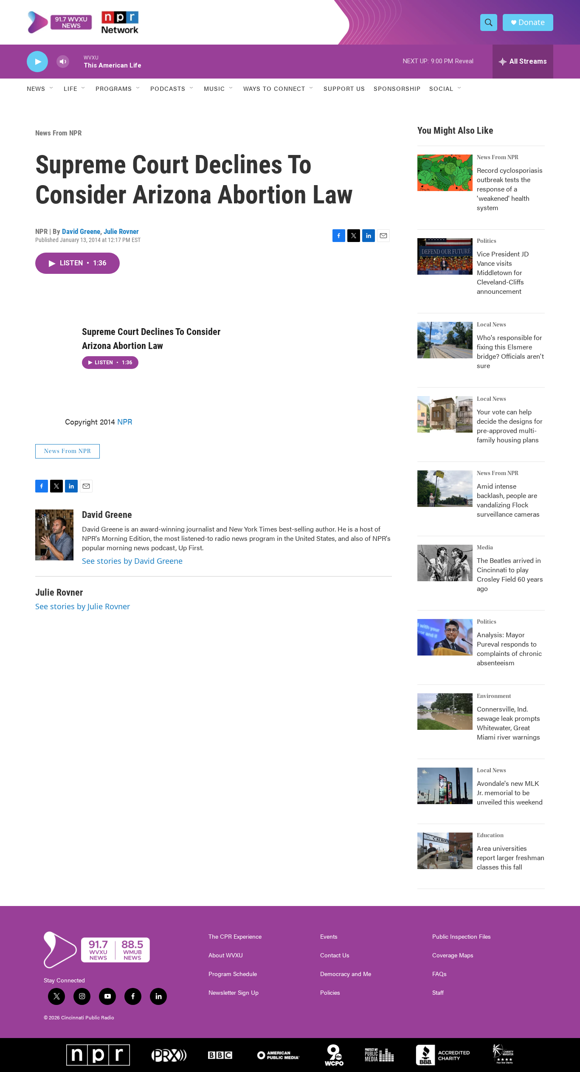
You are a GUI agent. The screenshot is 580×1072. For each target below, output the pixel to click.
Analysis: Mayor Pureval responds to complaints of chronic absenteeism (509, 648)
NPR (124, 421)
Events (329, 936)
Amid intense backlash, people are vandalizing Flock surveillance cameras (508, 500)
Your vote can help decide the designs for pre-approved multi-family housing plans (510, 426)
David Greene (81, 231)
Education (490, 835)
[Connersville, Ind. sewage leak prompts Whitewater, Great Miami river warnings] (445, 711)
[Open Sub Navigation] (51, 88)
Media (485, 547)
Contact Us (334, 955)
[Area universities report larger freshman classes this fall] (445, 851)
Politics (486, 241)
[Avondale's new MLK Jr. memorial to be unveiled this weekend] (445, 786)
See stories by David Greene (132, 561)
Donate (531, 22)
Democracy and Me (345, 974)
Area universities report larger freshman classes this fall (510, 857)
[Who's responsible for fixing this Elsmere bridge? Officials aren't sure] (445, 340)
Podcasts (168, 88)
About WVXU (225, 955)
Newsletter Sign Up (233, 992)
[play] (37, 62)
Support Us (344, 88)
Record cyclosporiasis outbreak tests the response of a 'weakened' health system (510, 188)
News (36, 88)
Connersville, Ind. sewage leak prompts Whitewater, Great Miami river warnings (508, 723)
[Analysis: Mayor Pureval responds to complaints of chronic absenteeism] (445, 637)
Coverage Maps (452, 955)
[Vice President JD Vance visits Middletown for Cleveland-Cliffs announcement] (445, 256)
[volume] (63, 61)
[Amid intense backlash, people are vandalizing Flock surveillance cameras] (445, 488)
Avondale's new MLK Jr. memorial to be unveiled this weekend (510, 792)
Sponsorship (397, 88)
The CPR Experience (235, 936)
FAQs (439, 974)
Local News (491, 324)
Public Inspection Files (461, 936)
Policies (330, 992)
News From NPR (58, 133)
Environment (494, 696)
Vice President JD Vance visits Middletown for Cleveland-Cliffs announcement (503, 272)
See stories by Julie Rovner (82, 606)
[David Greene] (54, 534)
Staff (438, 992)
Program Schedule (232, 974)
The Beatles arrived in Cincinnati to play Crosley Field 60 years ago (510, 574)
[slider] (76, 61)
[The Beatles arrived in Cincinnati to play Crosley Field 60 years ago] (445, 563)
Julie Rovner (121, 231)
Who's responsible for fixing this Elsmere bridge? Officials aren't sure (510, 351)
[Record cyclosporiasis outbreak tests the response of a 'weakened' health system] (445, 173)
